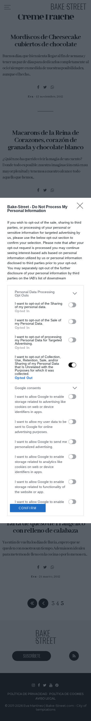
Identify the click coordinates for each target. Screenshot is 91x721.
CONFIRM (28, 508)
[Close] (81, 207)
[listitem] (45, 293)
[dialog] (45, 360)
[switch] (72, 304)
